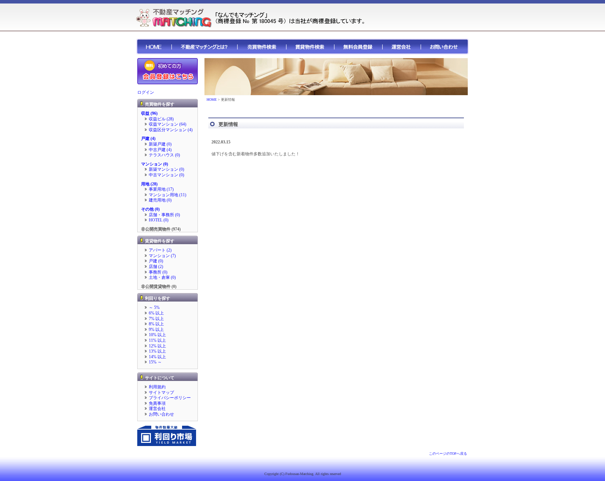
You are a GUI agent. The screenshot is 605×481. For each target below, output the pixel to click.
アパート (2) (160, 250)
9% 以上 (156, 329)
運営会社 (157, 408)
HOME (212, 99)
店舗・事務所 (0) (164, 214)
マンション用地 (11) (167, 194)
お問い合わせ (161, 414)
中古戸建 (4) (160, 149)
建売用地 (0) (160, 200)
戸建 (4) (148, 138)
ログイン (145, 92)
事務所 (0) (158, 272)
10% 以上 (157, 334)
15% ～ (155, 362)
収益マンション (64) (167, 124)
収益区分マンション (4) (171, 129)
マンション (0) (154, 164)
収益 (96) (149, 113)
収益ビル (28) (161, 118)
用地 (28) (149, 184)
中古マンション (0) (166, 174)
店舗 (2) (156, 266)
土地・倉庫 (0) (162, 277)
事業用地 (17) (161, 189)
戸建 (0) (156, 261)
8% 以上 (156, 323)
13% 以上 (157, 351)
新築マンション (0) (166, 169)
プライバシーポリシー (170, 397)
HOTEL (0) (158, 220)
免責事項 (157, 403)
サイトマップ (161, 392)
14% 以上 (157, 356)
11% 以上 (157, 340)
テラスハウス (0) (164, 155)
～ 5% (154, 307)
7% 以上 (156, 318)
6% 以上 (156, 313)
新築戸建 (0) (160, 144)
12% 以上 (157, 346)
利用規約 (157, 386)
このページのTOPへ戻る (448, 453)
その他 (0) (150, 209)
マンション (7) (162, 255)
